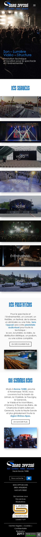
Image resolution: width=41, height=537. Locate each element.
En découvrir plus (20, 344)
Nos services (20, 499)
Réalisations (20, 502)
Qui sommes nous (20, 496)
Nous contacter (17, 478)
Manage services (31, 534)
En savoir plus (20, 422)
